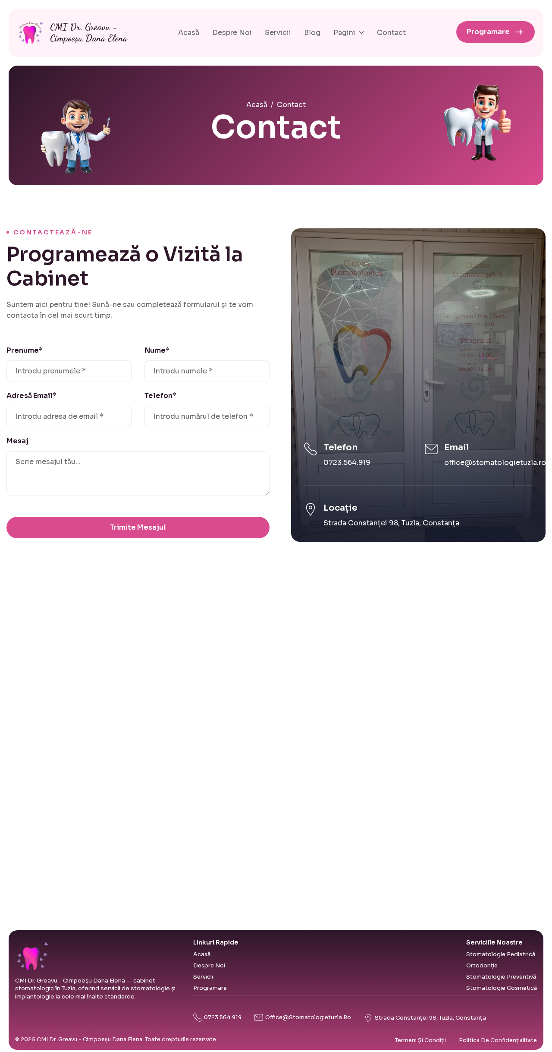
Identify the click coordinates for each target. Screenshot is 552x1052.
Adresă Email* (31, 395)
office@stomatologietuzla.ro (495, 462)
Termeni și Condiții (420, 1040)
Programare (488, 31)
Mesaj (17, 441)
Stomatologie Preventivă (501, 976)
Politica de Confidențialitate (498, 1040)
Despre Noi (232, 32)
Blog (312, 32)
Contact (391, 32)
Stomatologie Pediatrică (500, 954)
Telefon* (160, 395)
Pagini (344, 32)
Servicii (278, 32)
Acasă (188, 32)
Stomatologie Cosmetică (501, 988)
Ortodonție (482, 965)
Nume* (156, 350)
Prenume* (24, 350)
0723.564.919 (346, 462)
